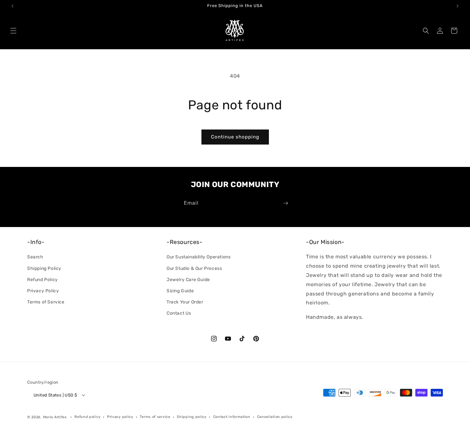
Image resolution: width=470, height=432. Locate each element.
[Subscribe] (285, 203)
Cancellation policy (275, 417)
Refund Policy (42, 279)
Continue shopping (235, 137)
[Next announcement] (457, 6)
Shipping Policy (44, 268)
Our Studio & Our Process (194, 268)
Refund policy (87, 417)
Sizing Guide (180, 291)
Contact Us (179, 313)
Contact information (231, 417)
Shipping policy (192, 417)
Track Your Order (185, 302)
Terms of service (155, 417)
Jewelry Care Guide (188, 279)
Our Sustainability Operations (199, 257)
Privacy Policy (43, 291)
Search (35, 257)
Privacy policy (120, 417)
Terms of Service (46, 302)
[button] (13, 31)
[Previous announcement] (12, 6)
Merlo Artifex (55, 417)
